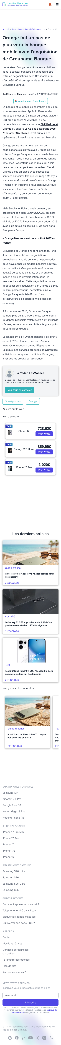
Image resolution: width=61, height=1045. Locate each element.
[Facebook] (17, 1038)
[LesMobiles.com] (15, 4)
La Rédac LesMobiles (14, 94)
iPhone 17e (9, 850)
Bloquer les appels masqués (19, 916)
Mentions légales (12, 943)
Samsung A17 (10, 792)
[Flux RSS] (51, 1038)
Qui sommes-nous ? (14, 972)
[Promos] (50, 4)
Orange (32, 401)
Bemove (22, 1029)
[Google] (10, 1038)
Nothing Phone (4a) (14, 817)
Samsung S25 (11, 889)
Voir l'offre (44, 433)
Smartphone (17, 29)
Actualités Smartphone (35, 29)
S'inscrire (30, 1002)
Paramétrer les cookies (16, 959)
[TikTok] (23, 1038)
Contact (7, 937)
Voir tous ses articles (20, 390)
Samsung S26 (11, 877)
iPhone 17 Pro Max (13, 832)
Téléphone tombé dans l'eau (19, 910)
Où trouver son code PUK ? (19, 922)
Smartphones (13, 401)
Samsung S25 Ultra (14, 883)
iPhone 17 (8, 844)
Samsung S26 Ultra (14, 871)
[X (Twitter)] (37, 1038)
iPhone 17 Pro (11, 838)
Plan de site (9, 965)
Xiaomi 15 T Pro (12, 798)
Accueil (6, 29)
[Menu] (57, 4)
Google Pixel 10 (12, 805)
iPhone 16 (8, 856)
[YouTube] (30, 1038)
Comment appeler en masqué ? (21, 904)
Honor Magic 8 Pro (14, 811)
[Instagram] (44, 1038)
